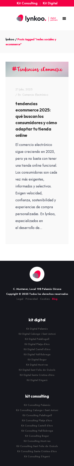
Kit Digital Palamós (37, 329)
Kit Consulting (27, 3)
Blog (54, 299)
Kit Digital (50, 3)
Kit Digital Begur (37, 359)
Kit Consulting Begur (37, 436)
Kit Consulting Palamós (37, 405)
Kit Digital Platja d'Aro (37, 344)
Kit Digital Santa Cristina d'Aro (37, 375)
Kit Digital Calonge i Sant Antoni (37, 334)
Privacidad (31, 299)
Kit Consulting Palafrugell (37, 415)
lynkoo (10, 39)
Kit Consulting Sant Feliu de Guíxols (37, 446)
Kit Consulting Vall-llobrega (37, 431)
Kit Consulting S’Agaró (37, 456)
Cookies (45, 299)
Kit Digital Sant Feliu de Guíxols (37, 370)
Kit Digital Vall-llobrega (37, 354)
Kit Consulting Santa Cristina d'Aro (37, 451)
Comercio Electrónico (35, 95)
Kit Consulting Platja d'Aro (37, 420)
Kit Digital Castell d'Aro (37, 349)
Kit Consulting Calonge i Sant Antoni (37, 410)
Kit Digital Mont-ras (37, 365)
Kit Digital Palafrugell (37, 339)
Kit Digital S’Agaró (37, 380)
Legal (20, 299)
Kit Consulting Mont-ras (37, 441)
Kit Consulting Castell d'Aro (37, 425)
